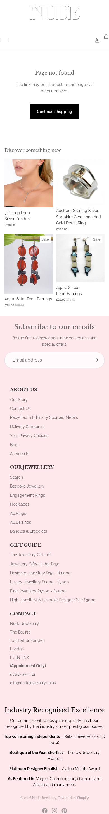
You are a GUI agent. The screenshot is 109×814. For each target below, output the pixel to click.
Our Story (19, 399)
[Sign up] (96, 360)
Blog (14, 444)
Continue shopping (54, 111)
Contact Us (20, 408)
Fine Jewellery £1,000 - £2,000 (38, 591)
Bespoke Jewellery (27, 486)
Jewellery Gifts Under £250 (35, 564)
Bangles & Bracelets (28, 531)
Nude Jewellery (44, 798)
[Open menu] (4, 40)
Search (16, 477)
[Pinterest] (64, 810)
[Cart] (106, 37)
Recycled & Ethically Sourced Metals (44, 417)
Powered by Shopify (73, 798)
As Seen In (19, 453)
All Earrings (20, 522)
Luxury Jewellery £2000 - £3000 (39, 582)
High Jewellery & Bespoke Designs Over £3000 (53, 600)
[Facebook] (44, 810)
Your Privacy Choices (29, 435)
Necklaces (19, 504)
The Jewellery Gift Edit (31, 555)
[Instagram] (54, 810)
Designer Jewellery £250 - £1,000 (40, 573)
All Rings (18, 513)
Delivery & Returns (27, 426)
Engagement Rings (27, 495)
